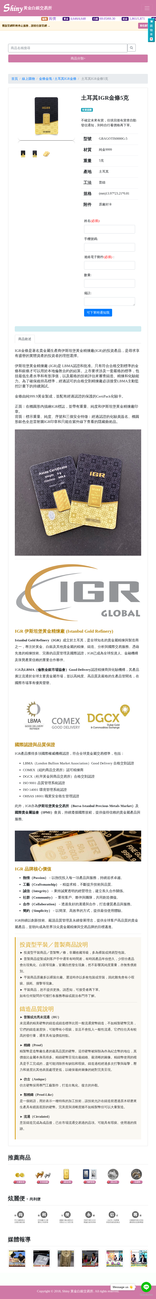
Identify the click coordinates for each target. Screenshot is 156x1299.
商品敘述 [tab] (24, 339)
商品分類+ (78, 58)
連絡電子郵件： (99, 257)
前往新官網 (146, 25)
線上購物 (28, 78)
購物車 (151, 32)
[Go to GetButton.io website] (146, 1295)
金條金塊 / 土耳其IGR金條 (57, 78)
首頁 (14, 78)
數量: (87, 275)
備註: (87, 293)
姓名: (92, 221)
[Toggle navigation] (147, 8)
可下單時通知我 (98, 312)
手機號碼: (91, 239)
